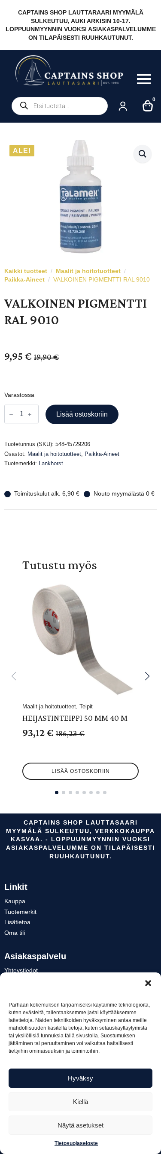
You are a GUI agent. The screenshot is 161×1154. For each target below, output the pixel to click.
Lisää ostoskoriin (82, 414)
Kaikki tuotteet (25, 270)
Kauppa (14, 901)
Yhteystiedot (21, 970)
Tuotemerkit (20, 911)
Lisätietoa (17, 922)
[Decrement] (11, 414)
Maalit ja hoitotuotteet (88, 270)
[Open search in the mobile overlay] (59, 106)
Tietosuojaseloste (76, 1143)
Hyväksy (80, 1078)
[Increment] (29, 414)
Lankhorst (51, 463)
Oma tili (14, 932)
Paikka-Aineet (24, 279)
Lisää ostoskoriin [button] (81, 771)
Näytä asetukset (80, 1125)
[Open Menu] (144, 79)
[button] (148, 983)
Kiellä (80, 1101)
